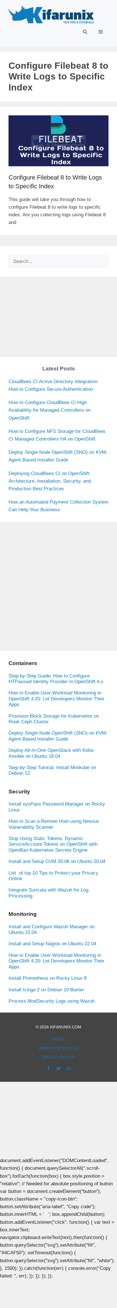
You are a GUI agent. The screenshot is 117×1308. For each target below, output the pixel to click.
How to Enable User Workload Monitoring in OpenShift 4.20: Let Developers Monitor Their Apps (57, 698)
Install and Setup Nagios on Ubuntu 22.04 (52, 943)
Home (58, 1039)
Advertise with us (59, 1048)
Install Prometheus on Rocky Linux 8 (48, 978)
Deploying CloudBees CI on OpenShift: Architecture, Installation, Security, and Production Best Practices (50, 481)
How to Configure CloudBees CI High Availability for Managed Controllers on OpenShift (50, 410)
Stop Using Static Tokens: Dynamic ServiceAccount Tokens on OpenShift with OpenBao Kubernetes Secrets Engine (53, 844)
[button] (85, 31)
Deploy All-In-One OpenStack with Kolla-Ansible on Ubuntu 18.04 (52, 753)
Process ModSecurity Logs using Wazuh (52, 1001)
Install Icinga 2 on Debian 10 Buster (46, 989)
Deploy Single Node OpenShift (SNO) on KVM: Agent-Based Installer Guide (58, 735)
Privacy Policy (58, 1057)
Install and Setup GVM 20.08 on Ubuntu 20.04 (57, 861)
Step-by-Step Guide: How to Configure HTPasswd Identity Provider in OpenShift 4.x (56, 678)
